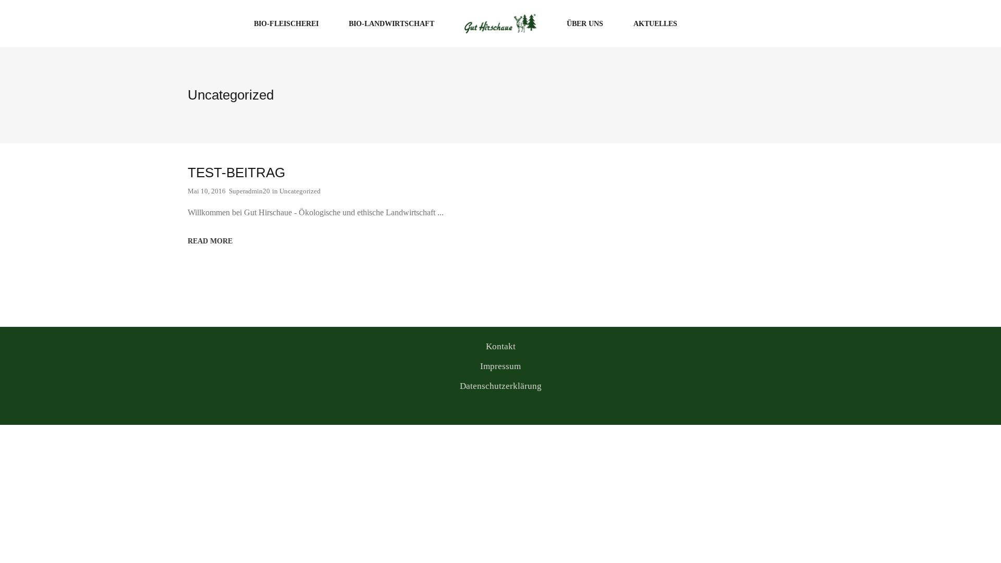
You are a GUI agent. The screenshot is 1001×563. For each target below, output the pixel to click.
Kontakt (501, 346)
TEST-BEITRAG (236, 172)
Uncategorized (300, 191)
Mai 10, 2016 (207, 191)
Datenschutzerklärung (501, 386)
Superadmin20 (249, 191)
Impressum (500, 366)
